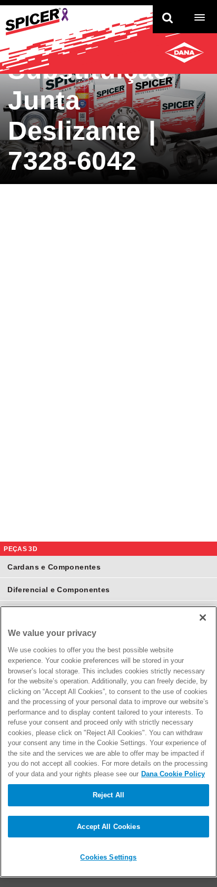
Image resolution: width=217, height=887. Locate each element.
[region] (108, 742)
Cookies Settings (108, 857)
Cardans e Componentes (54, 567)
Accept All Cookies (108, 827)
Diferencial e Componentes (58, 589)
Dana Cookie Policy (173, 774)
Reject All (108, 795)
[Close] (202, 617)
